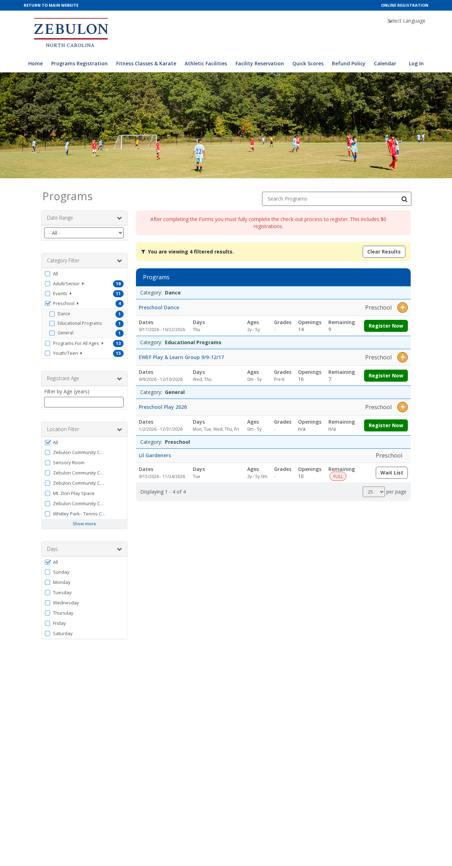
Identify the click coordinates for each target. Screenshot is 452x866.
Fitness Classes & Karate (146, 63)
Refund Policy (348, 63)
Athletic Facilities (206, 63)
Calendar (385, 63)
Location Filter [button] (63, 429)
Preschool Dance (159, 307)
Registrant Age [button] (63, 378)
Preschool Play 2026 (163, 407)
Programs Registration (79, 63)
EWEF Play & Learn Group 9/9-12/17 (181, 357)
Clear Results (384, 251)
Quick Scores (307, 63)
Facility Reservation (260, 63)
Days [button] (52, 548)
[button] (84, 273)
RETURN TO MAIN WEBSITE (51, 5)
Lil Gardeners (155, 455)
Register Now (386, 325)
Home (35, 63)
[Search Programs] (404, 199)
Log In (416, 63)
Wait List (394, 474)
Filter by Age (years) (66, 391)
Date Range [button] (60, 217)
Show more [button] (84, 524)
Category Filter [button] (63, 260)
